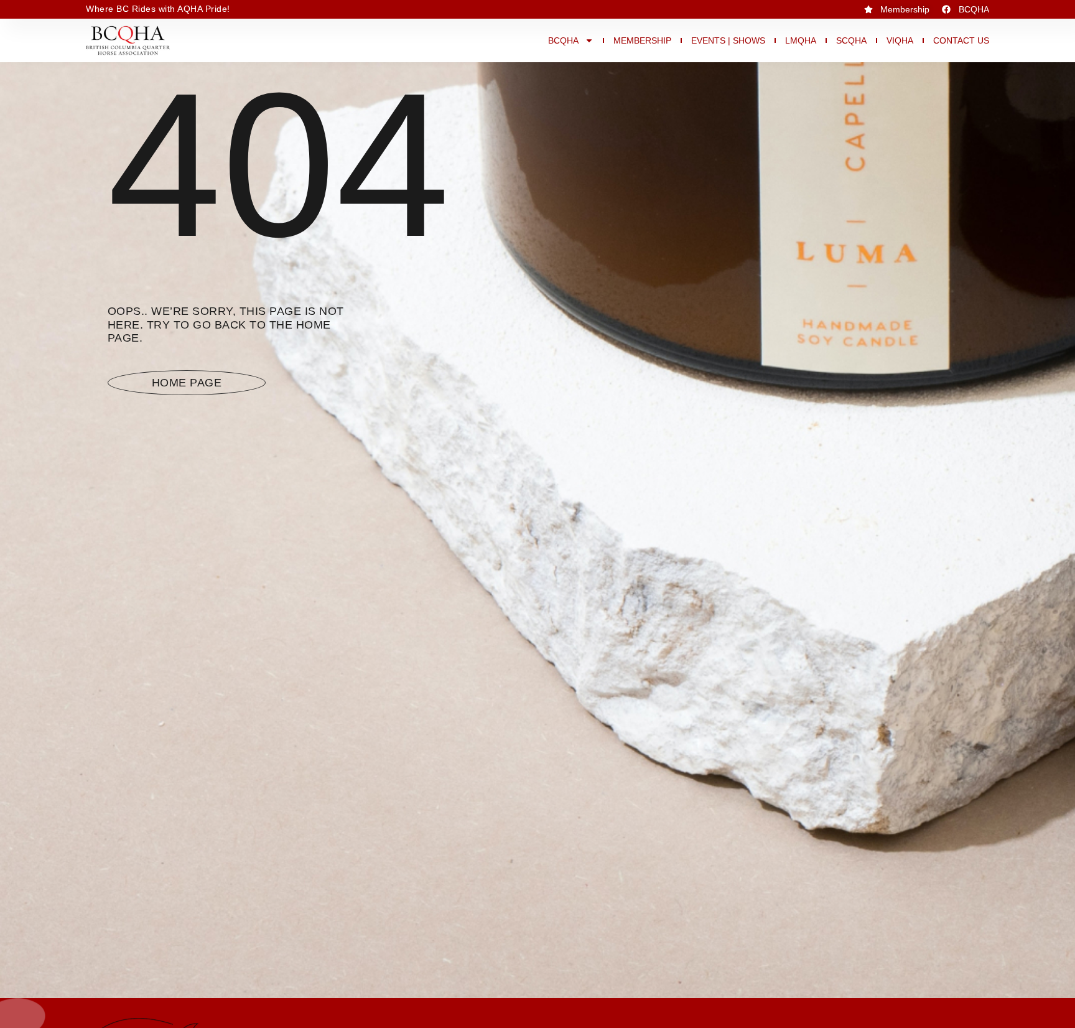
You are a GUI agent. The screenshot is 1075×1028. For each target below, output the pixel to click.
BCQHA (563, 40)
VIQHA (900, 40)
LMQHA (800, 40)
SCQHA (851, 40)
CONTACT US (961, 40)
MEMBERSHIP (642, 40)
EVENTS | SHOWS (728, 40)
